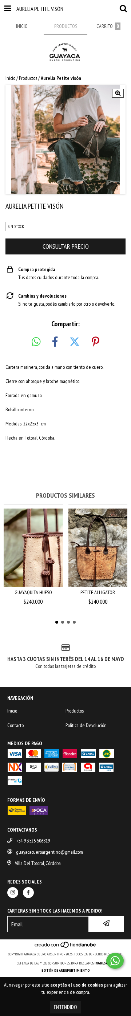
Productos (28, 78)
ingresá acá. (105, 963)
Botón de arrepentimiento (65, 970)
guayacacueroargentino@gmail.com (49, 852)
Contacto (15, 725)
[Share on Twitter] (75, 342)
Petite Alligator (97, 592)
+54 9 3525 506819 (33, 840)
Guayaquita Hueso (33, 592)
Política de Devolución (86, 725)
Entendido (65, 1007)
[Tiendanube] (66, 946)
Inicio (10, 78)
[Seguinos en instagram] (12, 892)
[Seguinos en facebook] (28, 892)
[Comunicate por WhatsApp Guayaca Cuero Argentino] (115, 961)
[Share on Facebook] (55, 342)
